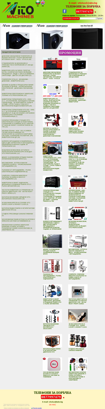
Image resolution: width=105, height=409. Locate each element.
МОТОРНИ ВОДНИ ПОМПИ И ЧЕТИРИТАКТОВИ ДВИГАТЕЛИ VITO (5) (18, 209)
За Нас (52, 405)
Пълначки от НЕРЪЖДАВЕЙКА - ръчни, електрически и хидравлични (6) (16, 170)
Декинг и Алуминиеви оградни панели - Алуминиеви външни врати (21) (17, 158)
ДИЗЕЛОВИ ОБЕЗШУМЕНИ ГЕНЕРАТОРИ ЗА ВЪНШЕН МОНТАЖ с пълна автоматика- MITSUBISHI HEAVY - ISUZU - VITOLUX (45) (17, 57)
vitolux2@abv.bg (87, 3)
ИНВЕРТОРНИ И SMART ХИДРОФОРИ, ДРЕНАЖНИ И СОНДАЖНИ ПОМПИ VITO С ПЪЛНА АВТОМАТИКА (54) (16, 184)
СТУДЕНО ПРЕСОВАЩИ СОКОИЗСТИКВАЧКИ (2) (17, 214)
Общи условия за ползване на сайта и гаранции (16, 408)
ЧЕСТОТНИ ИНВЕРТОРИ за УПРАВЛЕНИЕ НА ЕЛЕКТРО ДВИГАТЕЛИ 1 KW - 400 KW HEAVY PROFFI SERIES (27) (17, 191)
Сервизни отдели (71, 18)
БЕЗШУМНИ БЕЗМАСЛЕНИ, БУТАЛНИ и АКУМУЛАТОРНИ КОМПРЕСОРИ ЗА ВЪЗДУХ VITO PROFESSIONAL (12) (17, 151)
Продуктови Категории (11, 52)
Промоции (70, 53)
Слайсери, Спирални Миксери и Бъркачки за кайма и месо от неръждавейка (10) (14, 177)
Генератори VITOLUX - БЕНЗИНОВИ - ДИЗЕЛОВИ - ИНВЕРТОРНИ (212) (15, 80)
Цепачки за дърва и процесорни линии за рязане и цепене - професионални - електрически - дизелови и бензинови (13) (17, 87)
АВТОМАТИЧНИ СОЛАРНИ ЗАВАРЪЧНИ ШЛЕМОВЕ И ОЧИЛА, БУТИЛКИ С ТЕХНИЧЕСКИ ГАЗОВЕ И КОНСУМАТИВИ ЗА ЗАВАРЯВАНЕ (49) (17, 227)
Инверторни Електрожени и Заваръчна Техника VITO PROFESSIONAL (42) (17, 94)
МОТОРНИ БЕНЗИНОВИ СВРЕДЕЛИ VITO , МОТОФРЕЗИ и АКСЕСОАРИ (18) (16, 198)
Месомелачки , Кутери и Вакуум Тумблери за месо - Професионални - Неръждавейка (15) (17, 164)
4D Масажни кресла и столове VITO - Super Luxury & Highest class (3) (16, 203)
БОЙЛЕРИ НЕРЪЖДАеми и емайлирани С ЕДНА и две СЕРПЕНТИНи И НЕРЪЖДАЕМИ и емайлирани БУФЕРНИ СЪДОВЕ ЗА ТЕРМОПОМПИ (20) (18, 143)
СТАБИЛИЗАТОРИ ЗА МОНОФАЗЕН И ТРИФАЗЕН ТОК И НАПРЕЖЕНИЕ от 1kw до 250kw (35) (17, 64)
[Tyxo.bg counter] (36, 408)
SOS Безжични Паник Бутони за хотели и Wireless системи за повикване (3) (18, 220)
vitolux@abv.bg (56, 402)
